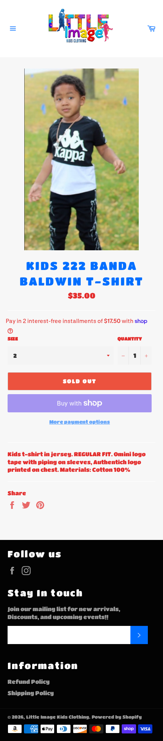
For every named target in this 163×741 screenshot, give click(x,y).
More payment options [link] (79, 421)
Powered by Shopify (117, 716)
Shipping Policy (31, 693)
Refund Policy (29, 681)
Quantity (130, 338)
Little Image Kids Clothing (57, 716)
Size (13, 338)
